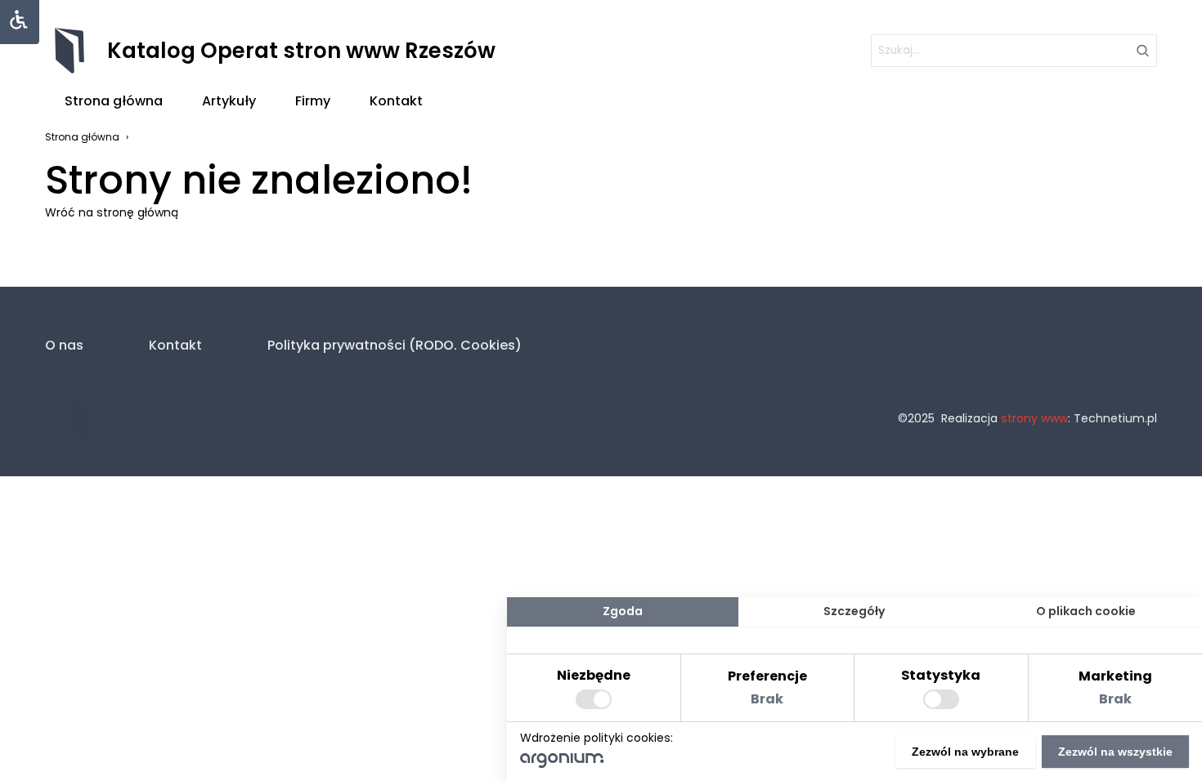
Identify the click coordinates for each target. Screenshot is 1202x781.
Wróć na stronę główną (111, 212)
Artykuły (229, 100)
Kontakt (396, 100)
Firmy (312, 100)
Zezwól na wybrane (965, 751)
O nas (64, 345)
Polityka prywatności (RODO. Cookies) (394, 345)
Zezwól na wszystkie (1115, 751)
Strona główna (114, 100)
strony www (1034, 418)
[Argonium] (562, 764)
